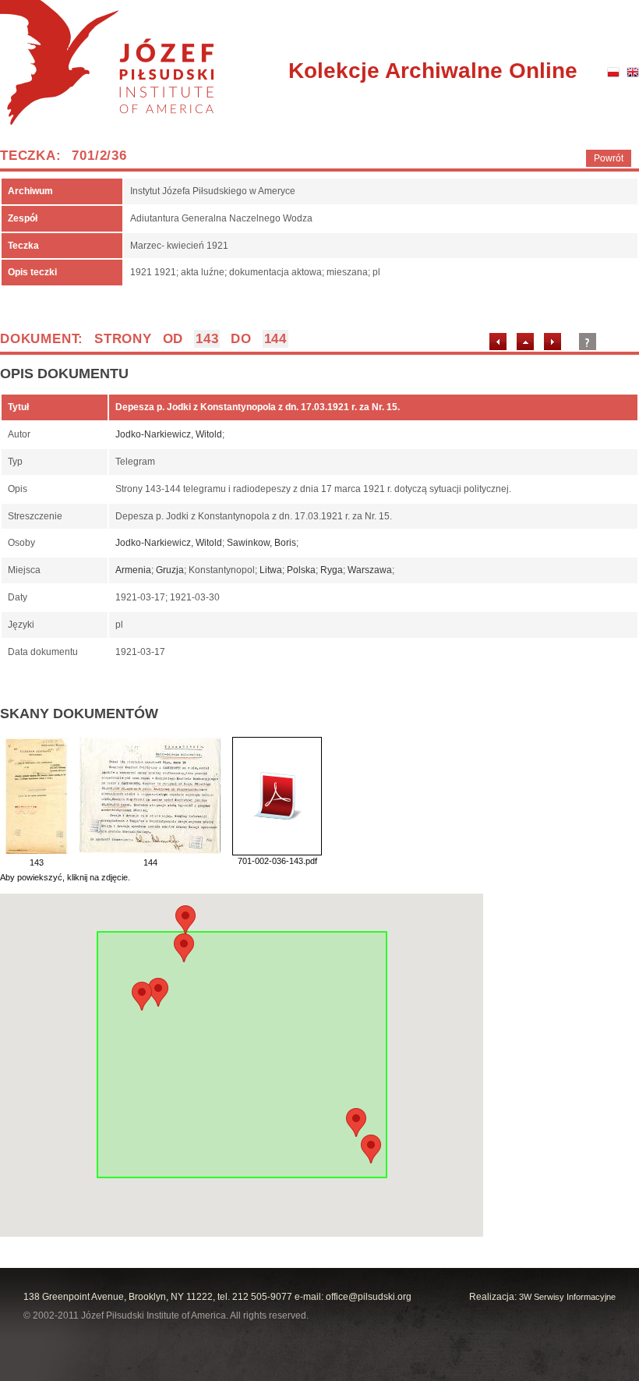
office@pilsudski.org (368, 1296)
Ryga (331, 570)
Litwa (270, 570)
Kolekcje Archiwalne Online (432, 70)
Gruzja (170, 570)
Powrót (608, 158)
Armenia (133, 570)
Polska (301, 570)
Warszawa (370, 570)
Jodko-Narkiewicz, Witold (168, 434)
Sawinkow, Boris (261, 542)
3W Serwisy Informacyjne (567, 1296)
